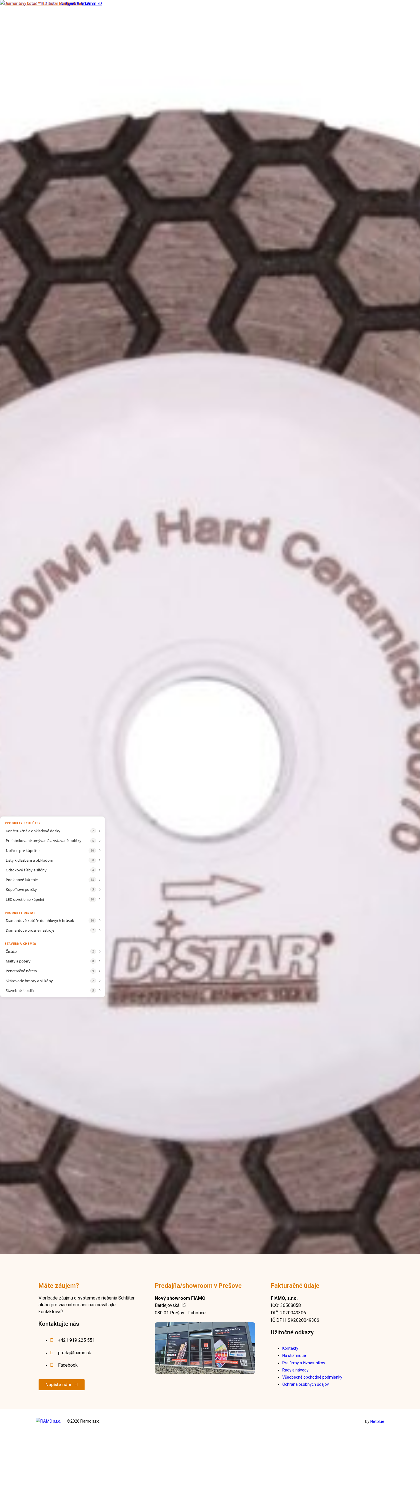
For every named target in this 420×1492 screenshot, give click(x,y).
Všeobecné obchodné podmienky (312, 1377)
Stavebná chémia (20, 944)
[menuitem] (52, 831)
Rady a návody (295, 1370)
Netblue (377, 1421)
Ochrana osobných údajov (305, 1384)
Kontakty (290, 1348)
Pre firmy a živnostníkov (303, 1363)
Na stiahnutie (294, 1355)
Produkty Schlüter (23, 823)
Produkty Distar (20, 913)
